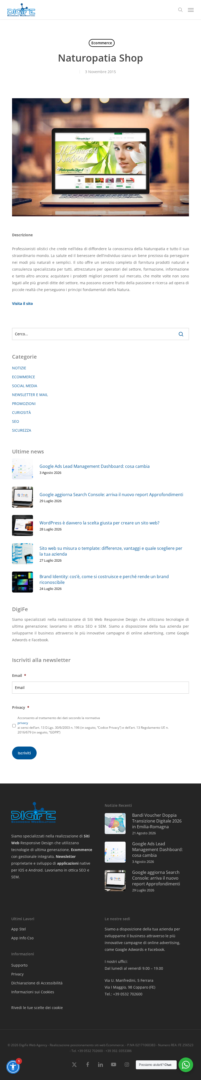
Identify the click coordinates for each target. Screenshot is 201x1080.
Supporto (19, 965)
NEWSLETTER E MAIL (30, 394)
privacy (23, 723)
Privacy (20, 707)
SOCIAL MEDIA (24, 385)
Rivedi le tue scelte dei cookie (37, 1007)
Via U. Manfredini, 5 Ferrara (129, 980)
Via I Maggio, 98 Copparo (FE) (130, 987)
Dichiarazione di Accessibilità (37, 982)
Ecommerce (101, 42)
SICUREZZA (21, 430)
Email (19, 675)
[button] (191, 9)
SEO (15, 421)
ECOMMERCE (23, 376)
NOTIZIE (19, 367)
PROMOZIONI (24, 403)
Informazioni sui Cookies (32, 991)
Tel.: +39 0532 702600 (123, 993)
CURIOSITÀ (21, 412)
